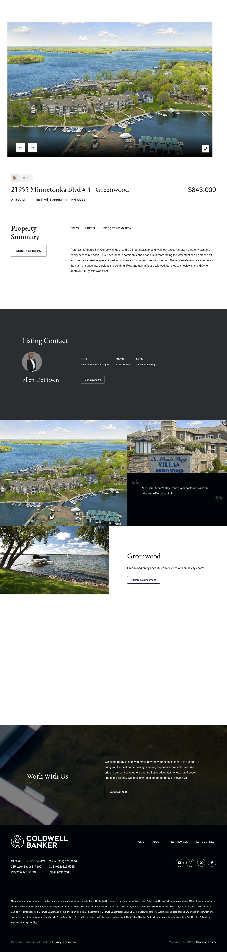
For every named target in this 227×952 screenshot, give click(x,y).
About (157, 841)
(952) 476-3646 (67, 861)
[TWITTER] (201, 863)
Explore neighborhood (143, 579)
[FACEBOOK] (212, 863)
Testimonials (179, 841)
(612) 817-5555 (65, 866)
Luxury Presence (64, 942)
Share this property (28, 250)
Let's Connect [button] (118, 791)
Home (140, 841)
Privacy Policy (206, 942)
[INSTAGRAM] (190, 863)
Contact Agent (93, 379)
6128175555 (123, 364)
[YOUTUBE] (180, 863)
